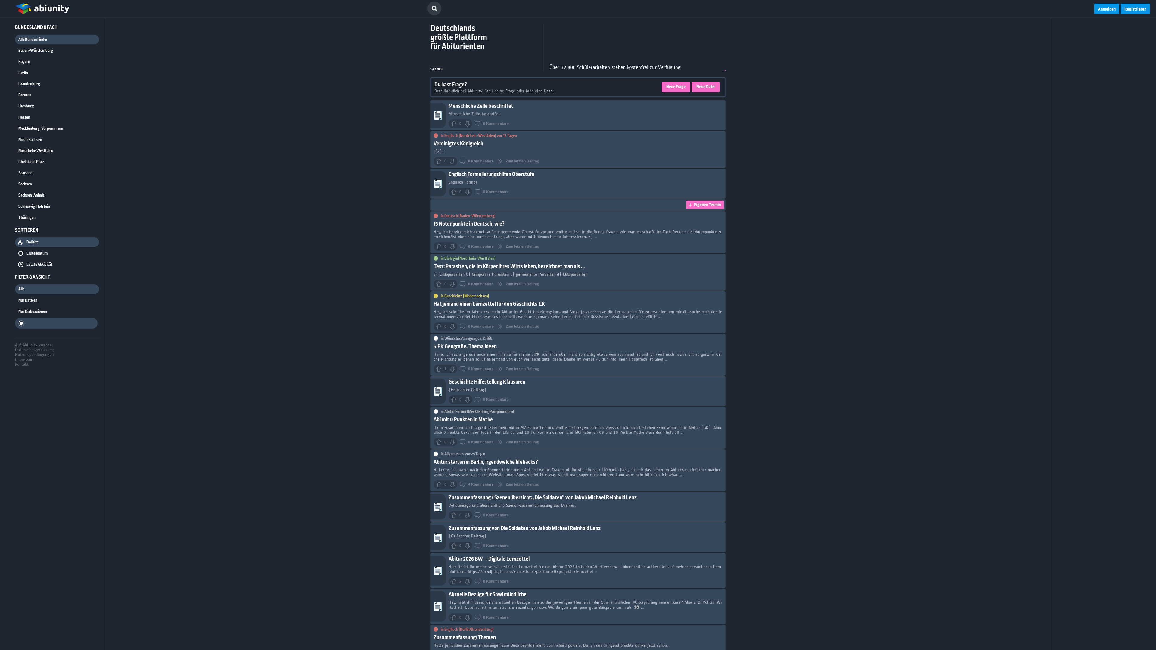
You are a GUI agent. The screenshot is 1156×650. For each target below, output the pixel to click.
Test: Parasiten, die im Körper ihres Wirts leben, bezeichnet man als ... (509, 266)
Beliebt (32, 242)
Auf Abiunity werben (33, 344)
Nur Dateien (27, 300)
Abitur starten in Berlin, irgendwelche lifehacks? (486, 462)
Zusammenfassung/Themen (465, 637)
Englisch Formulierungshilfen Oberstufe (491, 174)
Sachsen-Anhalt (31, 195)
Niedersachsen (30, 139)
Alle (21, 289)
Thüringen (27, 217)
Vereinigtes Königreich (458, 143)
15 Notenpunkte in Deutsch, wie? (469, 224)
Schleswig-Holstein (34, 206)
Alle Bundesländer (33, 39)
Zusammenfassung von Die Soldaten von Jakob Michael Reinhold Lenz (525, 528)
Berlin (23, 73)
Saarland (25, 173)
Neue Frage (676, 87)
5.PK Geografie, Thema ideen (465, 346)
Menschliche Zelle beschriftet (481, 106)
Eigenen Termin (707, 205)
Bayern (24, 61)
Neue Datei (706, 87)
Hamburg (26, 106)
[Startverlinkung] (42, 9)
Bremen (24, 95)
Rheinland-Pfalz (31, 162)
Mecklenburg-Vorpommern (40, 128)
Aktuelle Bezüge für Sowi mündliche (488, 594)
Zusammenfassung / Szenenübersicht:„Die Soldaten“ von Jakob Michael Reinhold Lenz (543, 497)
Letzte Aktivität (39, 264)
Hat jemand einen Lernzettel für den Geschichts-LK (489, 304)
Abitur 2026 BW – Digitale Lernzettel (489, 559)
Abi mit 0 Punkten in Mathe (463, 419)
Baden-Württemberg (35, 50)
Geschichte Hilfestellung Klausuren (487, 382)
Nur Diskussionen (32, 311)
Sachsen (25, 184)
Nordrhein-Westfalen (35, 150)
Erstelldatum (37, 253)
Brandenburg (29, 84)
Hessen (24, 117)
